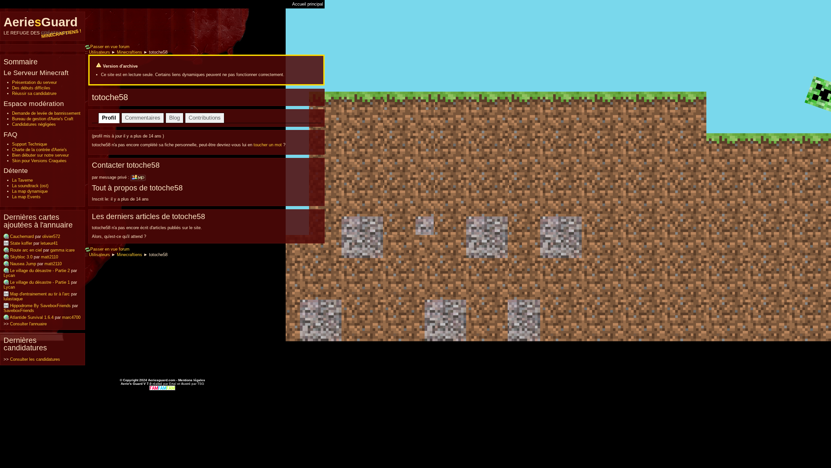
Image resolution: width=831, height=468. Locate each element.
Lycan (9, 275)
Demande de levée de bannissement (46, 113)
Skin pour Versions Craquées (39, 160)
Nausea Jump (23, 263)
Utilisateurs (99, 52)
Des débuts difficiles (31, 87)
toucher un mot (268, 144)
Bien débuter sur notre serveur (40, 155)
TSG (200, 383)
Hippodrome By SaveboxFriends (40, 305)
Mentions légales (191, 380)
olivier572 (51, 236)
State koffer (21, 243)
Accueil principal (307, 4)
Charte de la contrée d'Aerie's (39, 149)
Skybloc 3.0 (21, 256)
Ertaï (172, 383)
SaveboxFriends (19, 310)
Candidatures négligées (34, 124)
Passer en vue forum (110, 46)
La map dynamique (30, 191)
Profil (109, 118)
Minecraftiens (129, 52)
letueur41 (49, 243)
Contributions (205, 118)
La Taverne (22, 180)
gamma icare (62, 250)
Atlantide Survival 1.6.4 (32, 317)
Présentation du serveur (34, 82)
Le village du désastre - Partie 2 (40, 270)
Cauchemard (22, 236)
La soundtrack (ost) (30, 185)
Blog (174, 118)
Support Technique (29, 144)
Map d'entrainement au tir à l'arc (40, 294)
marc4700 (71, 317)
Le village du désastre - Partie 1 (40, 282)
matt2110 (49, 256)
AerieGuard (42, 25)
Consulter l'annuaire (28, 323)
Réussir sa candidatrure (34, 93)
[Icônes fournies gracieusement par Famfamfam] (162, 387)
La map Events (26, 196)
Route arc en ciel (26, 250)
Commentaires (142, 118)
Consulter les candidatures (35, 359)
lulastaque (13, 298)
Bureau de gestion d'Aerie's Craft (42, 118)
